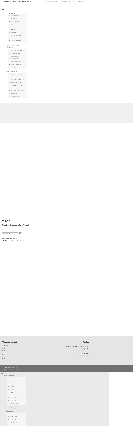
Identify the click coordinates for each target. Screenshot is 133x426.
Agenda (47, 1)
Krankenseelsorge (16, 35)
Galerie (75, 1)
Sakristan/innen (15, 53)
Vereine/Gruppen (13, 45)
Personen (10, 48)
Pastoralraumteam (16, 50)
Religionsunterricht (17, 21)
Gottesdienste (15, 15)
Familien (13, 27)
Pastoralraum (12, 71)
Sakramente (14, 18)
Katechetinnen (15, 58)
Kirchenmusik (14, 38)
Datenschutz (8, 367)
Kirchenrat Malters (16, 82)
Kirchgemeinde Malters (17, 79)
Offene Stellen (57, 1)
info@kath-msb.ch (84, 355)
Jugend (13, 29)
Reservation (80, 1)
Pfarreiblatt (63, 1)
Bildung (13, 24)
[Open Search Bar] (2, 6)
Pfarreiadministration (17, 61)
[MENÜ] (3, 9)
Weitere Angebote (16, 40)
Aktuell (51, 1)
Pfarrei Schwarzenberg (17, 90)
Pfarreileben (11, 13)
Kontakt (85, 1)
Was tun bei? (69, 1)
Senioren (13, 32)
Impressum (14, 367)
